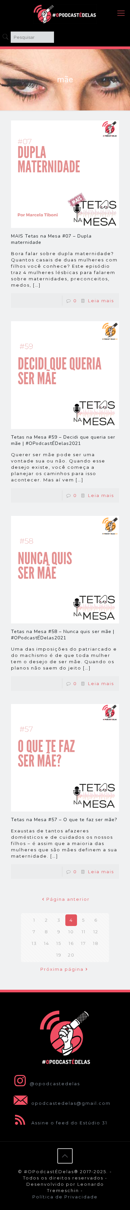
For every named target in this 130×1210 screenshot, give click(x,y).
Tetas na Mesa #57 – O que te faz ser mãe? (64, 820)
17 (83, 943)
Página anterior (68, 899)
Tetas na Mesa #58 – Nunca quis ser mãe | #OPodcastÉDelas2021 (62, 634)
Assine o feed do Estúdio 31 (68, 1122)
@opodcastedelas (55, 1083)
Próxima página (62, 969)
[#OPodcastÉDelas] (65, 13)
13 (34, 943)
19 (59, 955)
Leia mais (101, 300)
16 (71, 943)
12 (95, 931)
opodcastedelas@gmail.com (70, 1103)
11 (84, 931)
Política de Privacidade (65, 1196)
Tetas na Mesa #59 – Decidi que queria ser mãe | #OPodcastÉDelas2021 (63, 440)
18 (96, 943)
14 (46, 943)
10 (71, 931)
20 (71, 955)
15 (58, 943)
